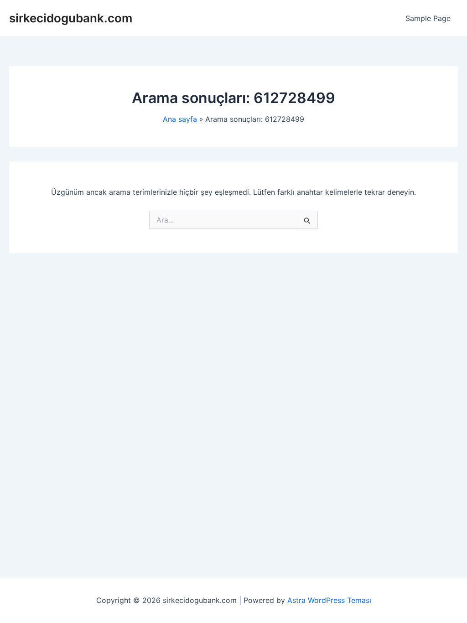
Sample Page (428, 18)
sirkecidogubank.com (70, 18)
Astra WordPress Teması (329, 600)
